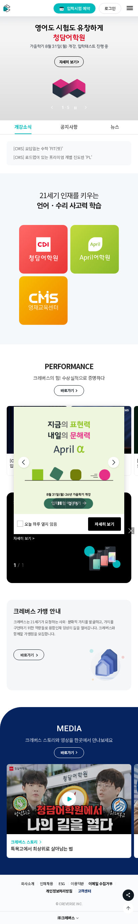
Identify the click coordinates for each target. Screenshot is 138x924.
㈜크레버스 (66, 917)
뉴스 (115, 126)
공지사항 (69, 126)
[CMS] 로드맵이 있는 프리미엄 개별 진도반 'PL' (52, 147)
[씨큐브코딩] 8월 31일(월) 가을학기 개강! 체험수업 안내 (60, 156)
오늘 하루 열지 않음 (40, 524)
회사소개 (27, 883)
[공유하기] (128, 895)
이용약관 (77, 883)
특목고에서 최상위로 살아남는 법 (42, 848)
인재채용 (46, 883)
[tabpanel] (69, 60)
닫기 (131, 530)
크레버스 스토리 (24, 842)
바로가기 (67, 390)
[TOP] (128, 908)
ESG (62, 883)
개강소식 (23, 126)
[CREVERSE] (7, 8)
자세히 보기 (104, 524)
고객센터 (84, 890)
